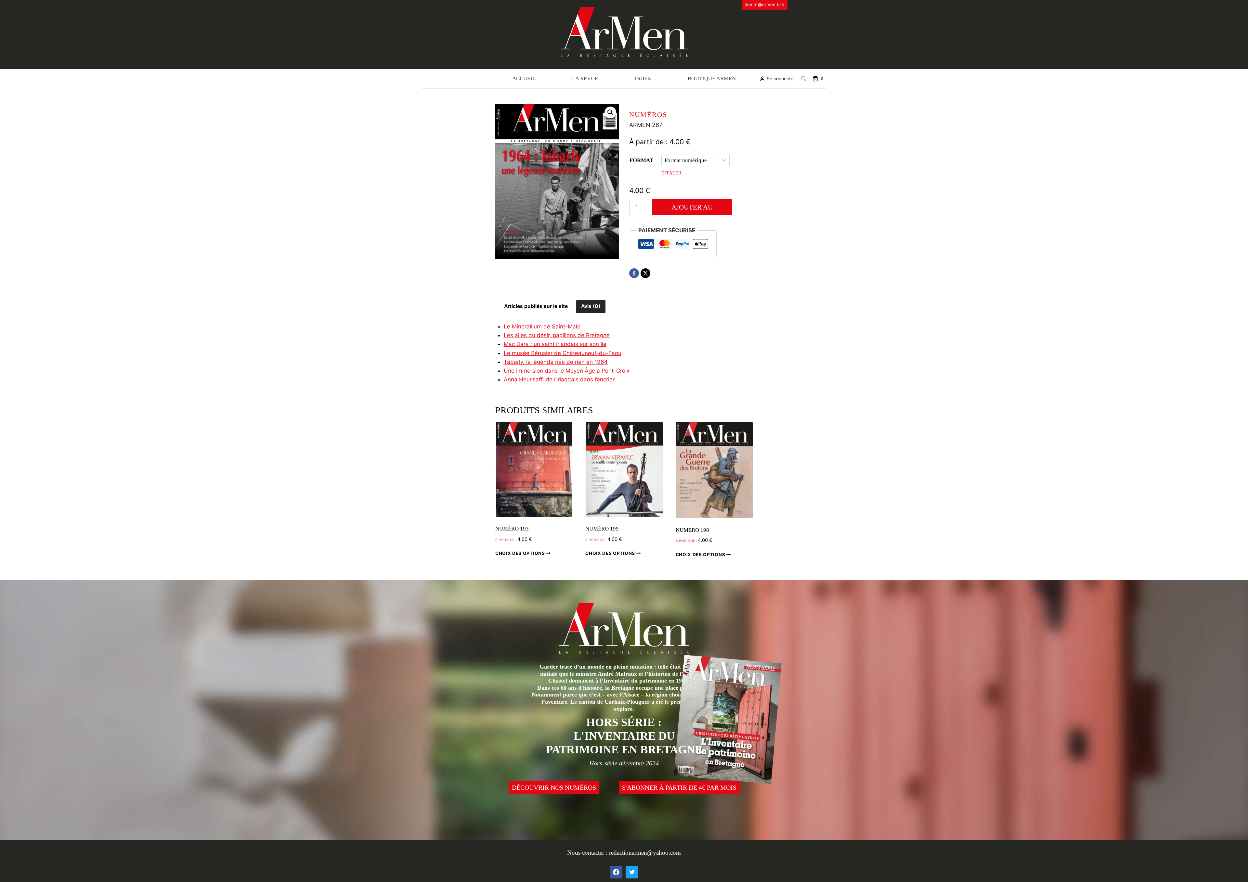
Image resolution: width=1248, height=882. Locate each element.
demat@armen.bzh (764, 4)
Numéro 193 (512, 529)
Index (642, 78)
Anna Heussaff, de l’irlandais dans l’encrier (559, 379)
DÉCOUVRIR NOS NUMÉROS (554, 787)
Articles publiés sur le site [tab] (536, 306)
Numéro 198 (692, 530)
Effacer (671, 172)
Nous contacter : (588, 852)
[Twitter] (632, 872)
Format (641, 160)
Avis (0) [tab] (590, 306)
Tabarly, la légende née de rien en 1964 (556, 362)
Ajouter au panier (692, 209)
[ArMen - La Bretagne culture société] (624, 32)
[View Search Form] (803, 78)
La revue (585, 78)
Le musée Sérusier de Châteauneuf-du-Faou (562, 353)
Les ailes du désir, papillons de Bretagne (557, 335)
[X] (645, 273)
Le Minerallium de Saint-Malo (542, 326)
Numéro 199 (602, 529)
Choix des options (520, 553)
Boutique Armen (712, 78)
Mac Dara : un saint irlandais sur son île (555, 344)
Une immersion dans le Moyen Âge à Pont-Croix (567, 370)
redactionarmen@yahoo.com (645, 852)
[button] (610, 112)
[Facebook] (634, 273)
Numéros (648, 115)
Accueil (524, 78)
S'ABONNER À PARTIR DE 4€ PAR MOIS (679, 787)
